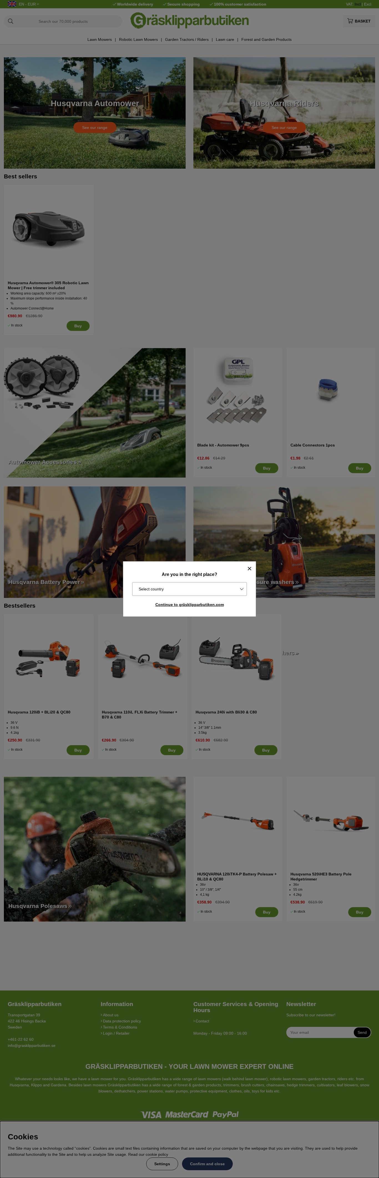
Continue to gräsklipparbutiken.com (189, 604)
